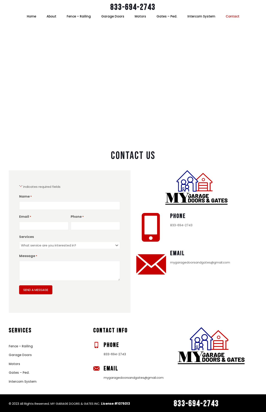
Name (25, 196)
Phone (77, 216)
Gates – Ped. (19, 372)
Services (26, 236)
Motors (14, 364)
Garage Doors (20, 355)
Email (25, 216)
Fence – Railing (21, 346)
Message (28, 256)
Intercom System (23, 381)
